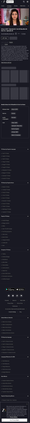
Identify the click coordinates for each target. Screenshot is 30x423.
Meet (3, 247)
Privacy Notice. (14, 417)
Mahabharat (5, 261)
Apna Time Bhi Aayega (7, 230)
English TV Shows (6, 158)
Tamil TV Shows (5, 155)
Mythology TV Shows (6, 211)
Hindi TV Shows (5, 161)
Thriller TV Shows (6, 208)
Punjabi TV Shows (6, 169)
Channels (6, 302)
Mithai (3, 228)
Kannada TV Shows (6, 177)
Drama (6, 43)
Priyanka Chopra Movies (7, 393)
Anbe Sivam (4, 236)
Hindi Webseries (5, 363)
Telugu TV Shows (5, 163)
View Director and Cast (6, 63)
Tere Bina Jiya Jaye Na (7, 233)
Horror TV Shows (6, 200)
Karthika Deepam (6, 281)
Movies (15, 6)
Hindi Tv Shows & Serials (7, 343)
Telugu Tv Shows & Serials (7, 349)
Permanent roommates (7, 278)
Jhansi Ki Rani (5, 239)
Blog (20, 313)
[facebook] (8, 297)
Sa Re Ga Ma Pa (5, 269)
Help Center (22, 302)
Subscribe (11, 1)
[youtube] (20, 297)
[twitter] (16, 297)
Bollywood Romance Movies (8, 335)
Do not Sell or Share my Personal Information (14, 311)
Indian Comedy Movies (7, 326)
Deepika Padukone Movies (8, 382)
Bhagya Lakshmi (5, 225)
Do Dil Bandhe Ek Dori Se (7, 33)
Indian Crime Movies (6, 332)
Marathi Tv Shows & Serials (8, 351)
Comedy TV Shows (6, 191)
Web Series (22, 6)
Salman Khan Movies (6, 385)
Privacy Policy (10, 305)
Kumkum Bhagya (6, 258)
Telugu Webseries (6, 368)
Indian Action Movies (6, 329)
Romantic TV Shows (6, 202)
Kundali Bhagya (5, 222)
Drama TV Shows (6, 205)
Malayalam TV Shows (6, 172)
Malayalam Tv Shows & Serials (8, 354)
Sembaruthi (4, 244)
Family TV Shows (5, 194)
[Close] (27, 404)
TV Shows (9, 6)
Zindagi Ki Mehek (6, 241)
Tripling (3, 256)
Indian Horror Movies (6, 323)
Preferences (14, 308)
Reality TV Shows (5, 188)
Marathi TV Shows (6, 180)
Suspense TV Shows (6, 214)
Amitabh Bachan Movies (7, 388)
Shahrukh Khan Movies (7, 390)
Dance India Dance (6, 275)
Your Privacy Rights (14, 420)
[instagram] (12, 297)
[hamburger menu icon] (27, 1)
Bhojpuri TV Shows (6, 174)
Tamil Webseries (5, 365)
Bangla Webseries (6, 374)
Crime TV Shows (5, 197)
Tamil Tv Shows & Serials (7, 346)
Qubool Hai (4, 272)
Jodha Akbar (4, 264)
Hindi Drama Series (6, 371)
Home (2, 6)
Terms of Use (19, 305)
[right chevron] (3, 77)
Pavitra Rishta (5, 267)
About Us (14, 302)
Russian (11, 41)
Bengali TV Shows (6, 166)
